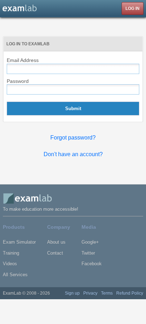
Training (11, 253)
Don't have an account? (73, 154)
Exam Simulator (19, 242)
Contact (55, 253)
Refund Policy (129, 293)
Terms (107, 293)
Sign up (72, 293)
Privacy (90, 293)
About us (56, 242)
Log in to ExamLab (28, 44)
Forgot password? (73, 138)
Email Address (23, 60)
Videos (10, 263)
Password (18, 81)
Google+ (90, 242)
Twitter (88, 253)
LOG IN (132, 8)
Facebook (92, 263)
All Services (15, 274)
